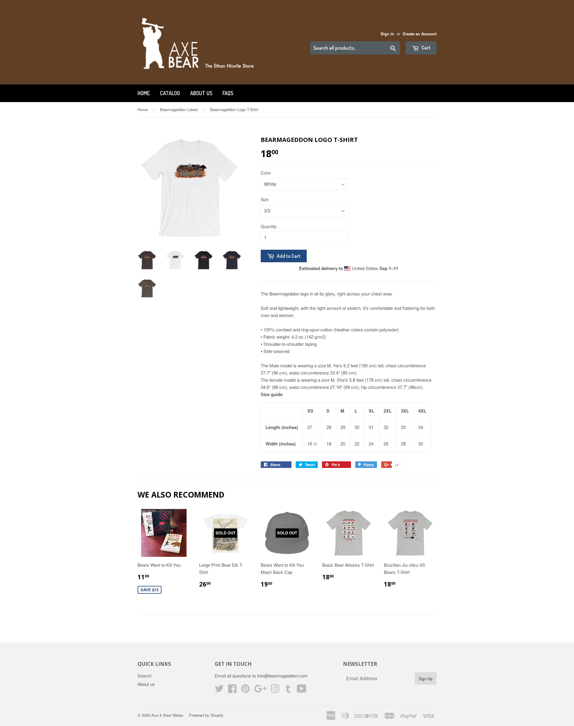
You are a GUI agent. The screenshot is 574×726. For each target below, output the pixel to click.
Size (265, 199)
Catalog (170, 93)
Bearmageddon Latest (179, 109)
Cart (425, 47)
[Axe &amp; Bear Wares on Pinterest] (245, 690)
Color (266, 173)
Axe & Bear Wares (167, 715)
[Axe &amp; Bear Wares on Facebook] (232, 690)
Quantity (269, 226)
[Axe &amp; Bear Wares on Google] (260, 690)
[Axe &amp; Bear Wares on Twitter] (219, 690)
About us (201, 93)
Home (144, 93)
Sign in (387, 34)
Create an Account (419, 34)
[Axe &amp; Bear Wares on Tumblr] (288, 690)
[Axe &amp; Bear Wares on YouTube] (301, 690)
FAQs (227, 93)
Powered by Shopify (206, 715)
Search (145, 675)
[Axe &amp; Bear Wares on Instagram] (275, 690)
